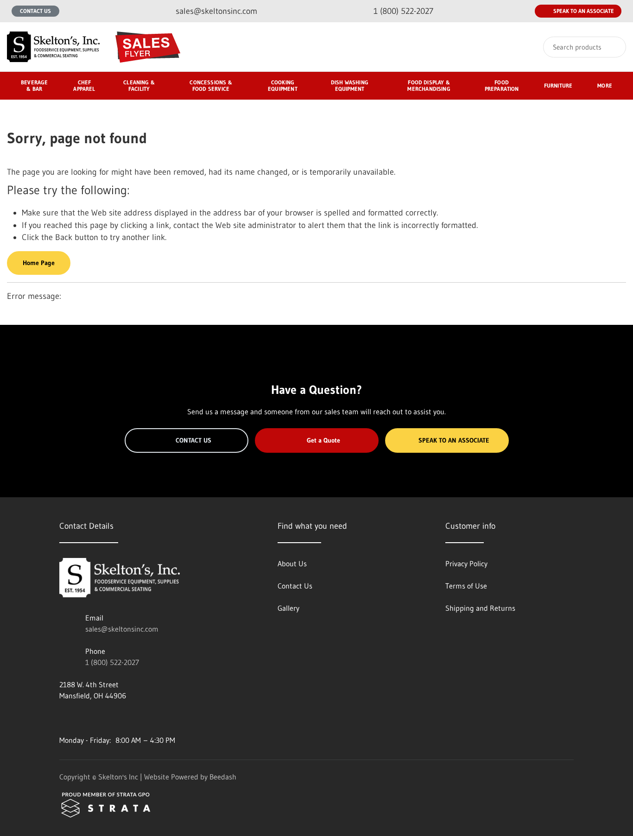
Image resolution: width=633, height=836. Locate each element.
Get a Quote (323, 440)
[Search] (613, 47)
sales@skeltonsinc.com (121, 628)
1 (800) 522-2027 (112, 662)
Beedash (222, 776)
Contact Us (35, 10)
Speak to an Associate (583, 10)
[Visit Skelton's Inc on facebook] (63, 717)
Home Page (39, 263)
